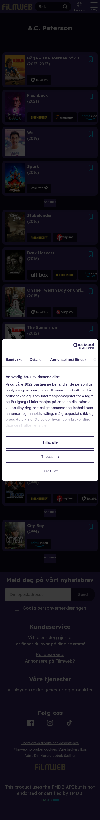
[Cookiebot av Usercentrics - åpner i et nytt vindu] (73, 346)
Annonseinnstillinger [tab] (68, 359)
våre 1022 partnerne (33, 384)
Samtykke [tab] (14, 359)
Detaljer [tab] (36, 359)
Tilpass (47, 456)
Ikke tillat (50, 471)
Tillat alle (50, 442)
